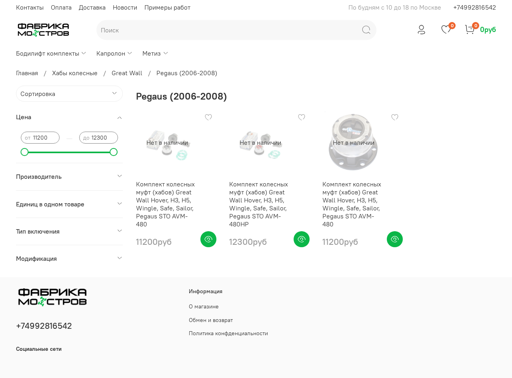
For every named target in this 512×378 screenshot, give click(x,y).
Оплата (61, 7)
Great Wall (127, 73)
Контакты (30, 7)
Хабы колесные (75, 73)
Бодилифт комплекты (47, 53)
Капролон (110, 53)
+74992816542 (474, 7)
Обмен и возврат (211, 320)
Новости (125, 7)
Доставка (92, 7)
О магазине (204, 306)
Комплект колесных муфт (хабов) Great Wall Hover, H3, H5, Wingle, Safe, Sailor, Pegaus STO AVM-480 (165, 204)
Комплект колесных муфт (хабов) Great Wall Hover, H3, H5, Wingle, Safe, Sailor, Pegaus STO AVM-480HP (258, 204)
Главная (27, 73)
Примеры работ (167, 7)
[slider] (25, 152)
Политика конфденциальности (228, 333)
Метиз (151, 53)
